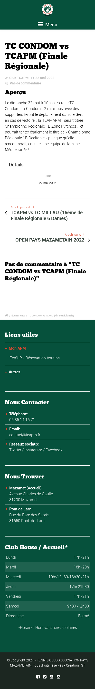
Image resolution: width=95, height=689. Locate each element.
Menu (50, 24)
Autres (14, 372)
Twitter (15, 450)
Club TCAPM (18, 77)
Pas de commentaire (25, 83)
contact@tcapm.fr (24, 434)
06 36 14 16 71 (22, 419)
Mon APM (17, 348)
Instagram (33, 450)
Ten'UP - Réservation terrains (35, 358)
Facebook (54, 450)
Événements (18, 315)
